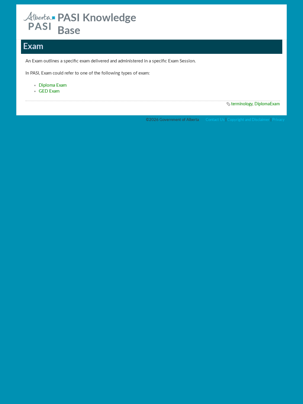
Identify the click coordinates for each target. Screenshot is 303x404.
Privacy (278, 120)
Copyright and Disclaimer (248, 120)
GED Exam (49, 91)
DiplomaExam (267, 104)
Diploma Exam (53, 85)
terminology (241, 104)
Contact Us (215, 120)
